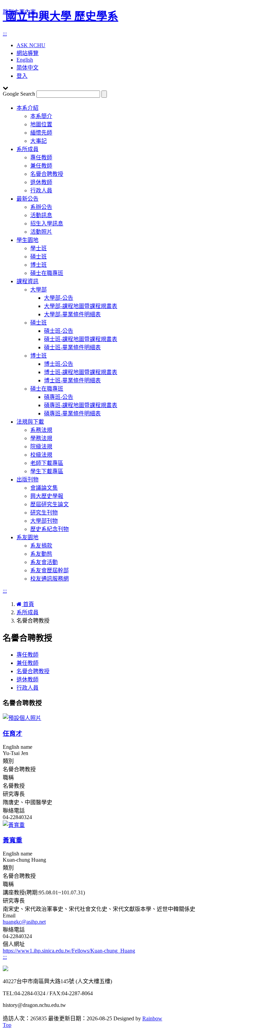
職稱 (8, 777)
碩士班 (38, 256)
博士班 (38, 265)
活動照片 (41, 232)
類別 (8, 761)
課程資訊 (27, 281)
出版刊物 (27, 479)
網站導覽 (27, 53)
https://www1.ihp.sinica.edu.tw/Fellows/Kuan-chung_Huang (69, 951)
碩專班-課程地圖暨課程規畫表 (80, 405)
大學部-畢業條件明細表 (72, 314)
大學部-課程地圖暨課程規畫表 (80, 306)
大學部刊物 (44, 521)
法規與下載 (30, 422)
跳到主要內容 (19, 12)
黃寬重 (12, 840)
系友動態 (41, 554)
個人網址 (14, 944)
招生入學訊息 (46, 223)
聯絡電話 (14, 811)
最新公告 (27, 199)
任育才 (12, 733)
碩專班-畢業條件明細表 (72, 413)
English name (17, 747)
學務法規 (41, 438)
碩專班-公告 (58, 397)
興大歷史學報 (46, 496)
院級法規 (41, 446)
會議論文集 (44, 488)
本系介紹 (27, 108)
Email (9, 915)
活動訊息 (41, 215)
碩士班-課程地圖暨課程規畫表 (80, 339)
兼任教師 (41, 166)
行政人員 (41, 190)
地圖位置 (41, 124)
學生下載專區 (46, 471)
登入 (22, 76)
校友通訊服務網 (49, 579)
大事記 (38, 141)
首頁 (28, 604)
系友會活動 (44, 562)
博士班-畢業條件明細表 (72, 380)
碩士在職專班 (46, 273)
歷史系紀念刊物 (49, 529)
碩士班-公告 (58, 331)
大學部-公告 (58, 298)
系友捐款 (41, 546)
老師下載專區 (46, 463)
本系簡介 (41, 116)
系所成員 (27, 149)
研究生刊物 (44, 513)
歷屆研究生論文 (49, 504)
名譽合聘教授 (46, 174)
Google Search (19, 94)
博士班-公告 (58, 364)
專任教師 (41, 157)
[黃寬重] (14, 825)
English (24, 60)
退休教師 (41, 182)
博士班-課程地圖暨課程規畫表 (80, 372)
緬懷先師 (41, 133)
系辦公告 (41, 207)
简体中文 (27, 68)
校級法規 (41, 455)
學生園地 (27, 240)
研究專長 (14, 794)
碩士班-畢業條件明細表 (72, 347)
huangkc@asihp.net (24, 922)
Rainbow (152, 1018)
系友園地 (27, 537)
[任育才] (22, 718)
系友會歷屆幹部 (49, 570)
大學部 (38, 290)
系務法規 (41, 430)
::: (5, 33)
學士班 (38, 248)
